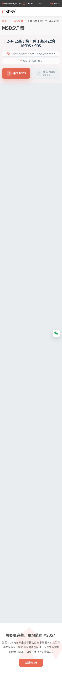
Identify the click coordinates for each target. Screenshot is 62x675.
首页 (4, 21)
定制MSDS (31, 662)
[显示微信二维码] (56, 333)
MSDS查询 (17, 21)
